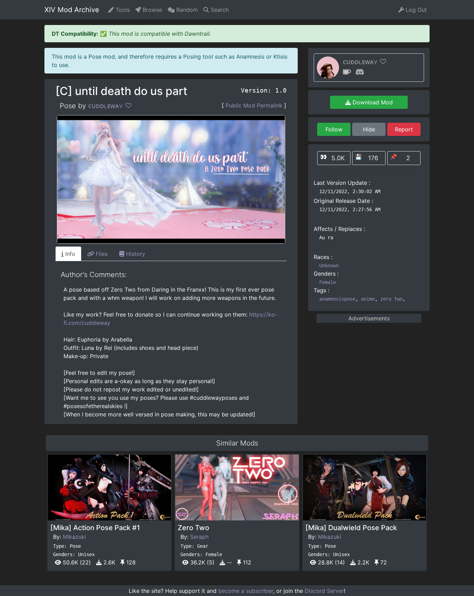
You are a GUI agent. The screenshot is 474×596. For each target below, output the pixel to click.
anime (368, 299)
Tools (122, 9)
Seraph (199, 536)
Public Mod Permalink (254, 105)
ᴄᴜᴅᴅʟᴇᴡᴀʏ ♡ (110, 106)
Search (219, 9)
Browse (151, 9)
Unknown (329, 265)
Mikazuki (74, 536)
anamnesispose (337, 299)
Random (186, 9)
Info (69, 253)
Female (327, 282)
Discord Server (324, 590)
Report (404, 129)
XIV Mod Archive (71, 10)
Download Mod (372, 102)
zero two (391, 299)
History (134, 253)
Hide (369, 129)
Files (101, 253)
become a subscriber (245, 590)
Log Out (415, 9)
